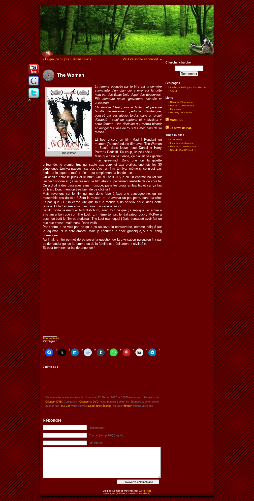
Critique (50, 401)
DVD (59, 401)
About (173, 91)
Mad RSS (176, 120)
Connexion (176, 139)
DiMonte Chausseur (181, 102)
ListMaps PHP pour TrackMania (188, 87)
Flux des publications (182, 143)
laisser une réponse (99, 405)
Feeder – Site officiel (182, 105)
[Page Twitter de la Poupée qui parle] (34, 98)
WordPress (145, 490)
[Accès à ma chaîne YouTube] (34, 74)
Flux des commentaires (183, 146)
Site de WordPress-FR (182, 150)
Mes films (175, 109)
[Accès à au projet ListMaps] (34, 86)
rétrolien (127, 405)
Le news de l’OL (181, 128)
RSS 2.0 (65, 405)
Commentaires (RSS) (138, 493)
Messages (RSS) (113, 493)
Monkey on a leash (181, 112)
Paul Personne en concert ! (141, 59)
